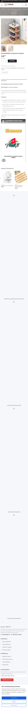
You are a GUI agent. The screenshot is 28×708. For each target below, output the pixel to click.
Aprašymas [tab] (4, 80)
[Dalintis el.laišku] (5, 72)
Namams (8, 9)
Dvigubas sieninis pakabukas (7, 185)
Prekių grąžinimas (6, 644)
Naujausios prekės (6, 656)
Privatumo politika (6, 649)
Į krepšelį (12, 61)
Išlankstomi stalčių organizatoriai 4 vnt (19, 186)
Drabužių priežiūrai (16, 9)
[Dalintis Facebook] (2, 72)
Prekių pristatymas (6, 641)
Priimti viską (14, 698)
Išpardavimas (5, 664)
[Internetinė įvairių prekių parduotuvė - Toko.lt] (12, 5)
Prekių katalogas (6, 661)
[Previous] (3, 31)
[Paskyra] (23, 5)
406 (7, 68)
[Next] (25, 31)
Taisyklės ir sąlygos (6, 647)
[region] (14, 696)
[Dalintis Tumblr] (7, 72)
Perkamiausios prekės (7, 659)
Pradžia (3, 9)
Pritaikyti (14, 701)
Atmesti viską (14, 705)
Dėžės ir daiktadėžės (12, 68)
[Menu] (2, 5)
